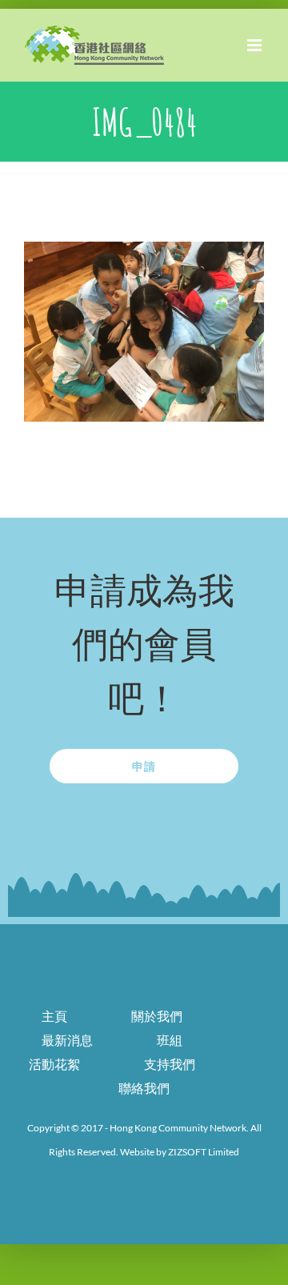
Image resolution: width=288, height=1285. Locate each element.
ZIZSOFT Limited (203, 1152)
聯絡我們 (144, 1087)
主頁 (54, 1015)
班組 (169, 1039)
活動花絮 (54, 1063)
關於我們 (156, 1015)
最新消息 (67, 1039)
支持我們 (169, 1063)
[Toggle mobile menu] (255, 45)
